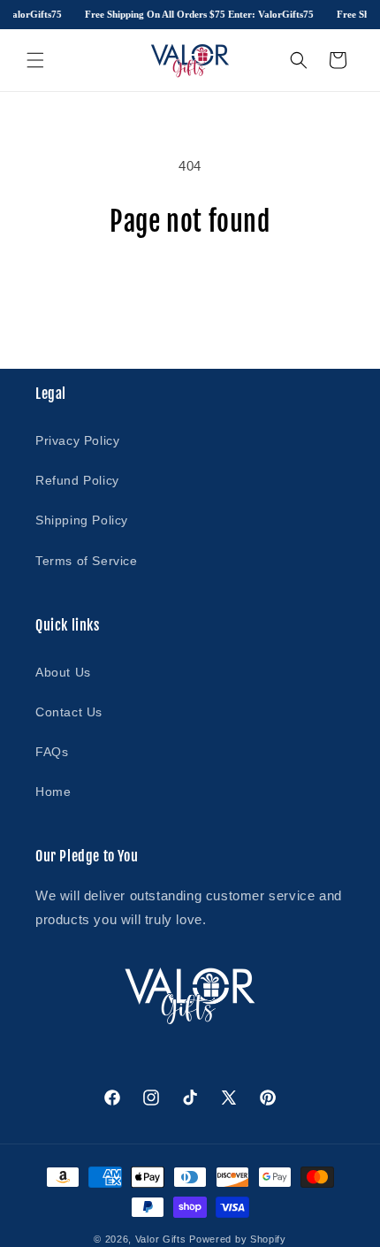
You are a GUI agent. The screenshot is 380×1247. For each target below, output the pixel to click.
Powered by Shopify (237, 1239)
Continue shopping (190, 286)
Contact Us (69, 712)
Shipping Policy (81, 520)
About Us (63, 672)
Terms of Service (86, 561)
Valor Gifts (160, 1239)
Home (53, 791)
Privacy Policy (77, 440)
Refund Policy (77, 480)
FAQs (51, 752)
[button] (35, 60)
